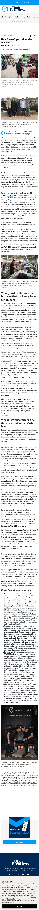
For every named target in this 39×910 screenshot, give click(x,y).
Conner (20, 530)
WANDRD (8, 247)
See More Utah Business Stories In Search (16, 49)
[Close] (37, 879)
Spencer (10, 195)
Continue (19, 906)
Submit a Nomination (18, 2)
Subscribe (19, 842)
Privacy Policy (11, 899)
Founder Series (6, 35)
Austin (34, 479)
